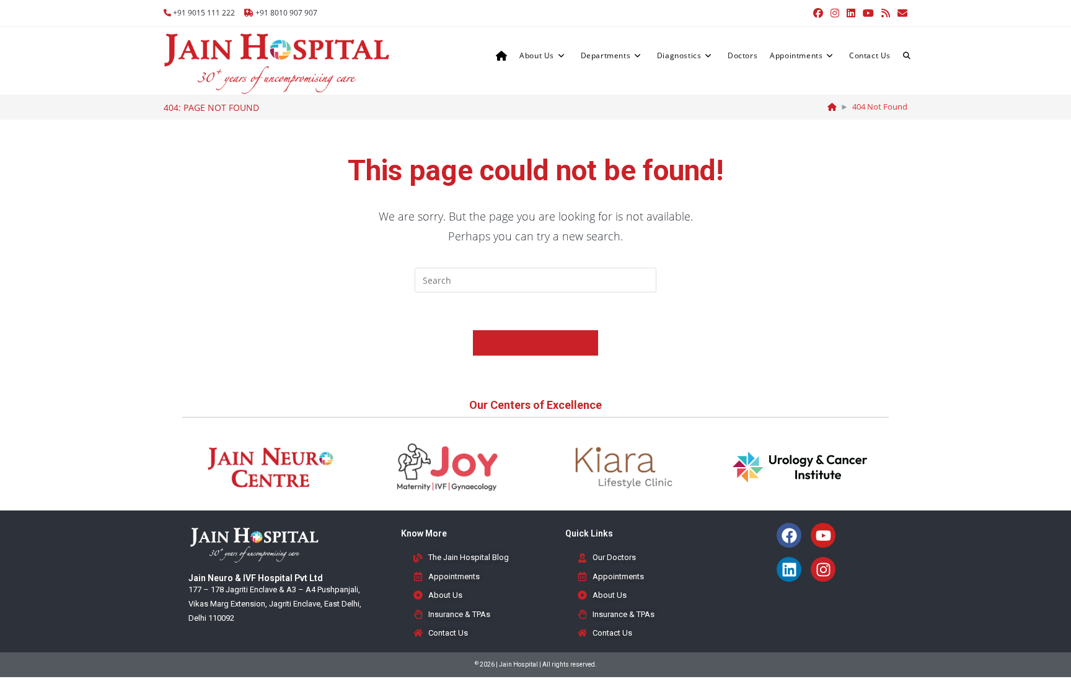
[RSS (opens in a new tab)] (886, 13)
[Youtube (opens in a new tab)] (868, 13)
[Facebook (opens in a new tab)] (818, 13)
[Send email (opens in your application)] (900, 13)
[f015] (832, 106)
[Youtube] (823, 535)
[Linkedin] (789, 569)
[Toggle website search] (907, 56)
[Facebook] (789, 535)
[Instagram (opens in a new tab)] (835, 13)
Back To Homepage (535, 342)
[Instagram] (823, 569)
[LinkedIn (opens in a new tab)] (851, 13)
